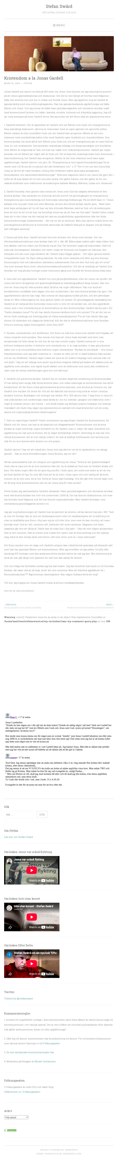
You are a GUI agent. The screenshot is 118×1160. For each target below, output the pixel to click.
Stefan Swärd (59, 6)
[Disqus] (59, 666)
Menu (60, 25)
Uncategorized (25, 591)
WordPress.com (72, 1153)
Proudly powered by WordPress (59, 1150)
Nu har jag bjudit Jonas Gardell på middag (22, 606)
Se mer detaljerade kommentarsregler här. (30, 1052)
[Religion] (10, 1130)
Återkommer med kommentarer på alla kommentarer (90, 606)
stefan (28, 83)
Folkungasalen (51, 1043)
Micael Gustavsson (45, 1061)
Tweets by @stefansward (18, 998)
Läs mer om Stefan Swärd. (18, 836)
